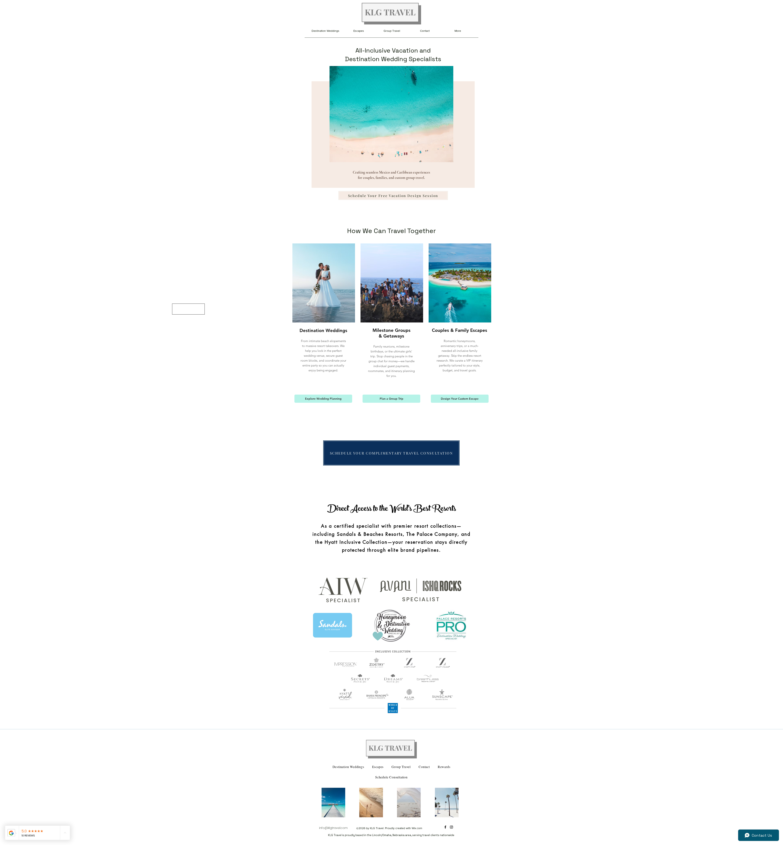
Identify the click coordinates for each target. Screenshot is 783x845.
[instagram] (451, 827)
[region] (391, 117)
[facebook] (445, 827)
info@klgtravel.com (333, 828)
